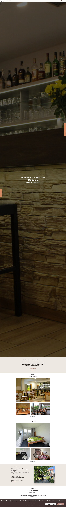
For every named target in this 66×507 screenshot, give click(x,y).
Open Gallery (33, 416)
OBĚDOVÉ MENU (33, 368)
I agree (60, 504)
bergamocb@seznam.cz (19, 477)
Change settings (51, 504)
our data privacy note (41, 501)
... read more (33, 370)
